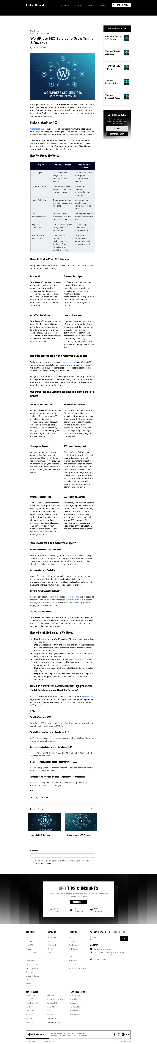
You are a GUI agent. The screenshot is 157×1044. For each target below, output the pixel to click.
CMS (32, 790)
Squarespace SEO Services (79, 835)
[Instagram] (118, 1034)
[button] (65, 5)
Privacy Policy (31, 1041)
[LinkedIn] (123, 1034)
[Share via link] (47, 797)
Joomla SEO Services (40, 835)
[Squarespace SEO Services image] (81, 822)
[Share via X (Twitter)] (37, 797)
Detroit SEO (74, 1011)
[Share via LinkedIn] (42, 797)
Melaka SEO (30, 1015)
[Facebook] (114, 1034)
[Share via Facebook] (31, 797)
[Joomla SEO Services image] (44, 822)
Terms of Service (50, 1041)
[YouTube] (127, 1034)
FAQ (49, 953)
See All (93, 809)
